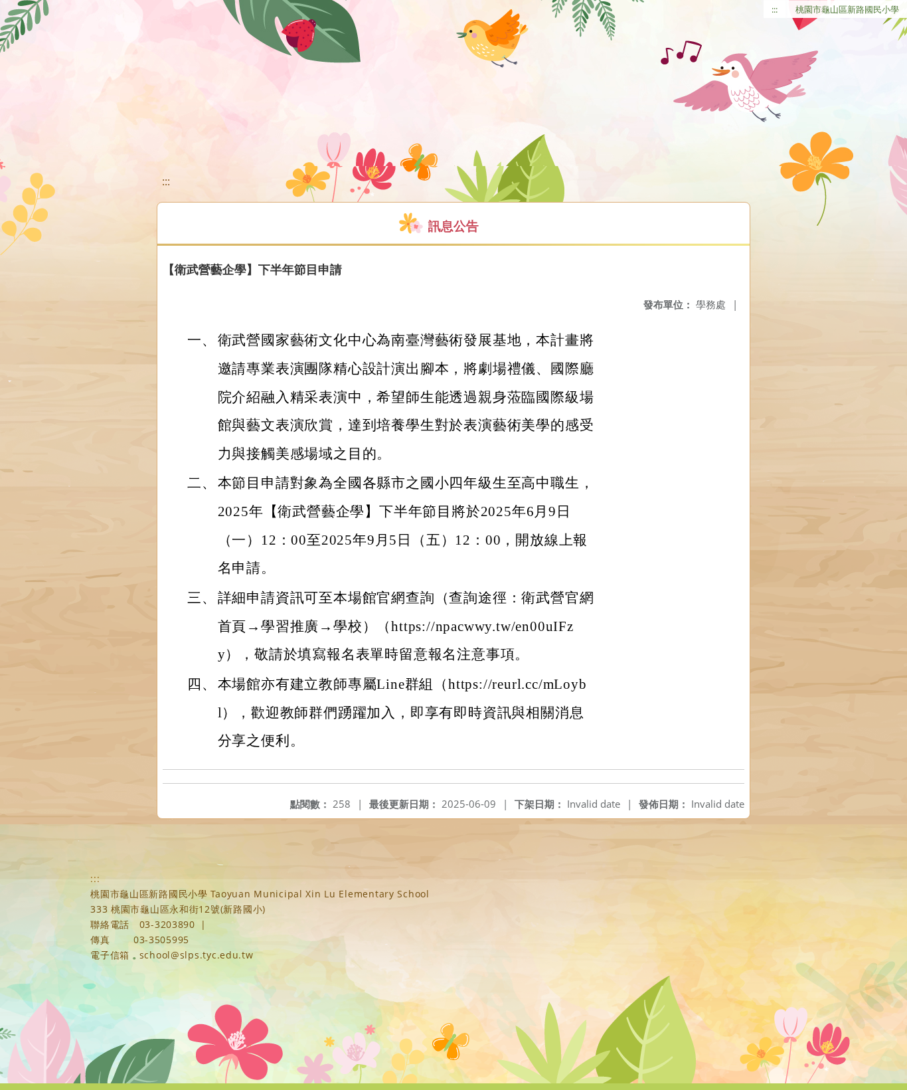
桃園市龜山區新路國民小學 (847, 9)
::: (775, 9)
